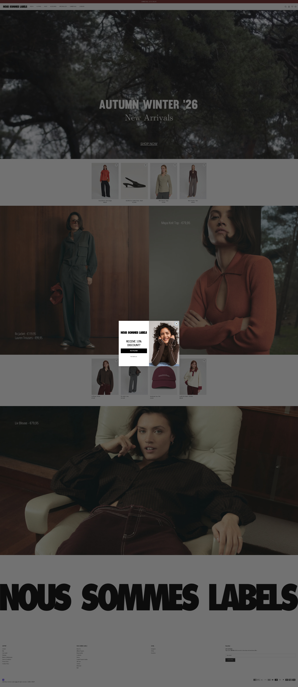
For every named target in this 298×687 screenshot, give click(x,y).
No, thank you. (134, 356)
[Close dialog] (176, 323)
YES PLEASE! (134, 351)
